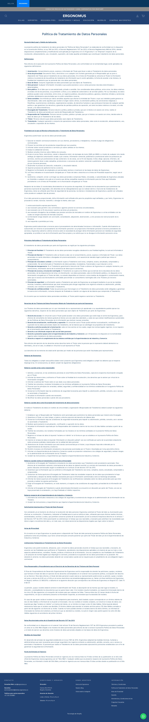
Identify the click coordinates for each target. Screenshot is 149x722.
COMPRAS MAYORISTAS (120, 20)
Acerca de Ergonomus (82, 684)
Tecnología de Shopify (74, 713)
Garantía (113, 695)
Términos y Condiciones (118, 684)
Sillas (21, 20)
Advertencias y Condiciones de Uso (122, 698)
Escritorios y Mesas (69, 20)
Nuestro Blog (80, 688)
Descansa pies (48, 20)
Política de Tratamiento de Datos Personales (124, 688)
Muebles (102, 20)
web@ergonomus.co (20, 684)
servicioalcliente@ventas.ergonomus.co (16, 690)
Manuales (114, 705)
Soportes (33, 20)
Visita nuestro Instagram (83, 691)
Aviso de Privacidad (117, 691)
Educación (88, 20)
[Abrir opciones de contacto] (143, 716)
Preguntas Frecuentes (117, 702)
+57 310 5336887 (9, 695)
